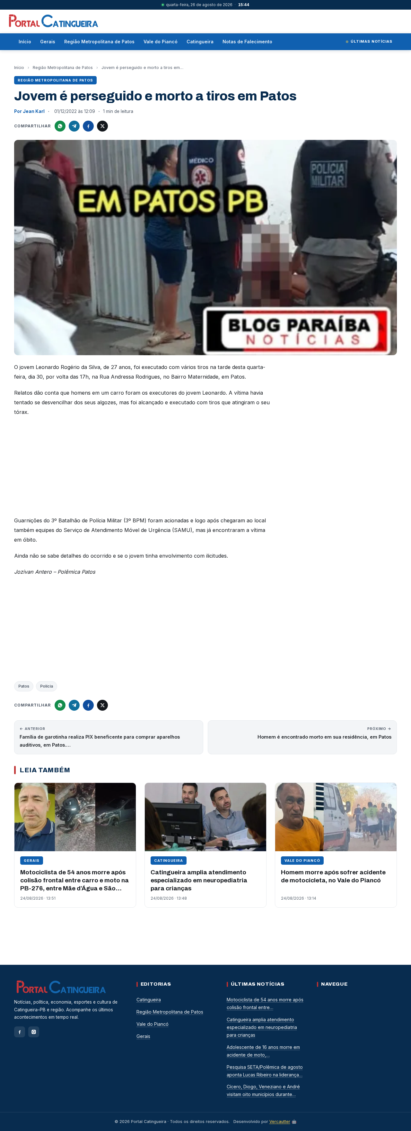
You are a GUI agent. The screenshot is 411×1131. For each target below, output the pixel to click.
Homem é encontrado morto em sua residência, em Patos (324, 733)
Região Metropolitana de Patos (99, 41)
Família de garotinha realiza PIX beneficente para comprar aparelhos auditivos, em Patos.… (100, 737)
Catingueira (200, 41)
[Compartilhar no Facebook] (88, 126)
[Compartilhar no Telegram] (74, 126)
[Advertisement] (142, 468)
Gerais (47, 41)
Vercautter (279, 1121)
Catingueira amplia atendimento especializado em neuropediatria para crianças (199, 880)
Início (25, 41)
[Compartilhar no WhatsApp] (60, 126)
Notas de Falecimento (247, 41)
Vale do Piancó (161, 41)
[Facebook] (19, 1031)
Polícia (46, 686)
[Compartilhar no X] (102, 126)
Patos (23, 686)
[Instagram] (33, 1031)
